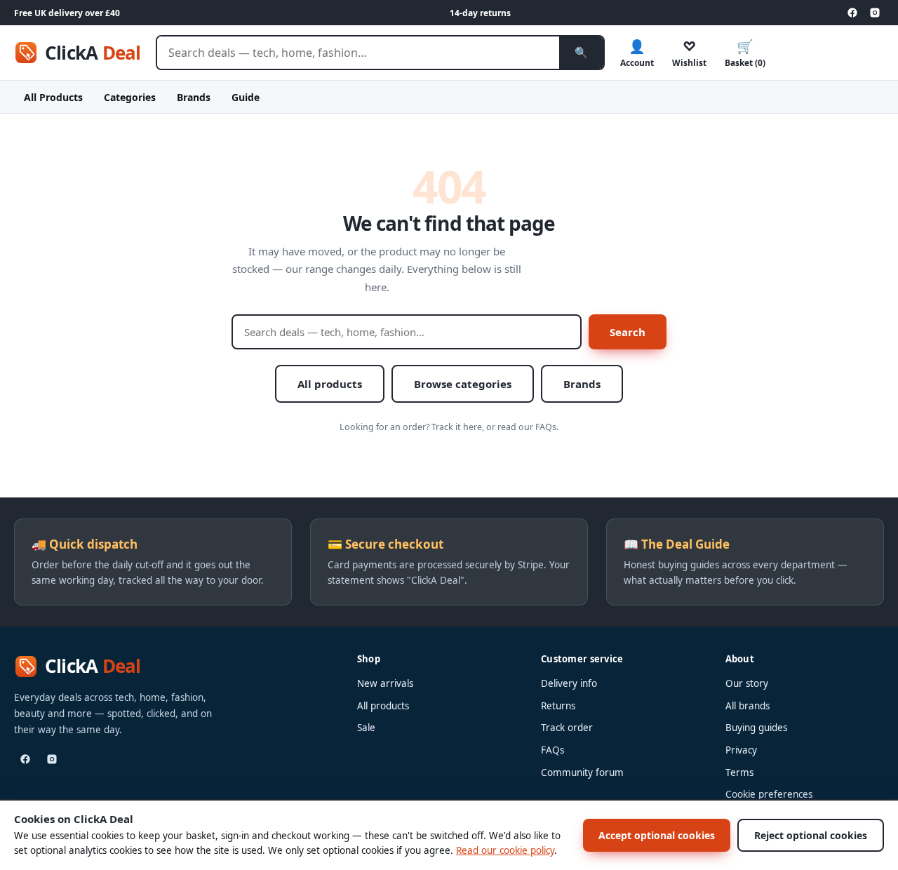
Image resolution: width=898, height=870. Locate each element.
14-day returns (480, 13)
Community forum (582, 772)
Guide (246, 97)
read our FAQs (526, 427)
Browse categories (462, 384)
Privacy (741, 750)
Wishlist (689, 53)
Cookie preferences (768, 794)
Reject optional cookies (810, 835)
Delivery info (569, 683)
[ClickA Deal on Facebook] (852, 13)
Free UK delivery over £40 (67, 13)
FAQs (552, 750)
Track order (567, 727)
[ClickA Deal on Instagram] (875, 13)
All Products (53, 97)
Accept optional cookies (656, 835)
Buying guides (756, 727)
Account (637, 53)
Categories (130, 97)
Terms (739, 772)
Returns (558, 706)
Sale (366, 727)
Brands (193, 97)
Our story (746, 683)
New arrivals (385, 683)
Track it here (456, 427)
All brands (747, 706)
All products (329, 384)
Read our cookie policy (505, 850)
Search (627, 332)
